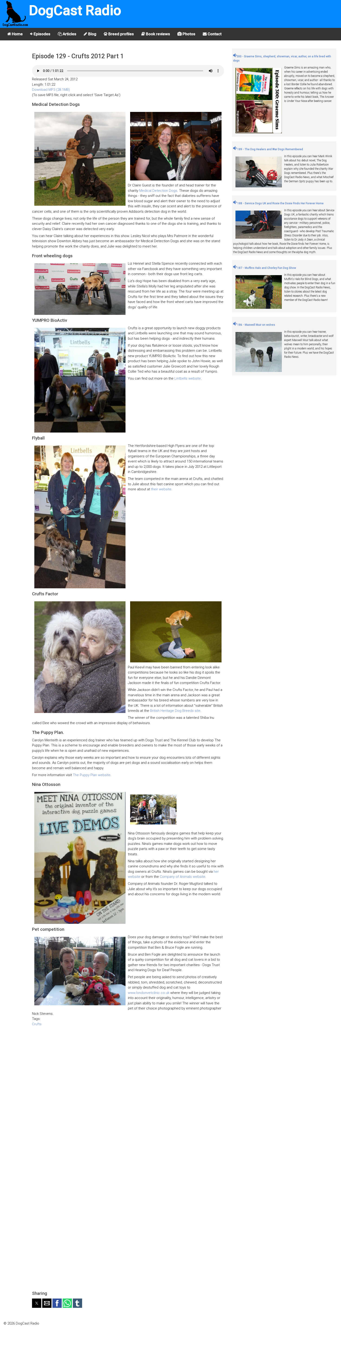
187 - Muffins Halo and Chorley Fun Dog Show (266, 268)
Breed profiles (120, 34)
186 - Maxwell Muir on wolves (256, 324)
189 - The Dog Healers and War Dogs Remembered (270, 149)
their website (161, 489)
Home (17, 34)
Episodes (41, 34)
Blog (91, 34)
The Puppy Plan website (91, 775)
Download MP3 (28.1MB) (51, 90)
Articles (69, 34)
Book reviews (157, 34)
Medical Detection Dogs (158, 191)
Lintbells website (187, 378)
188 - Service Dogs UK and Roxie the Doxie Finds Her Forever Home (280, 203)
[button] (36, 1303)
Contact (214, 34)
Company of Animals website (182, 877)
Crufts (37, 1024)
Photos (188, 34)
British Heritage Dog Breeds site (175, 711)
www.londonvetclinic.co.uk (148, 993)
